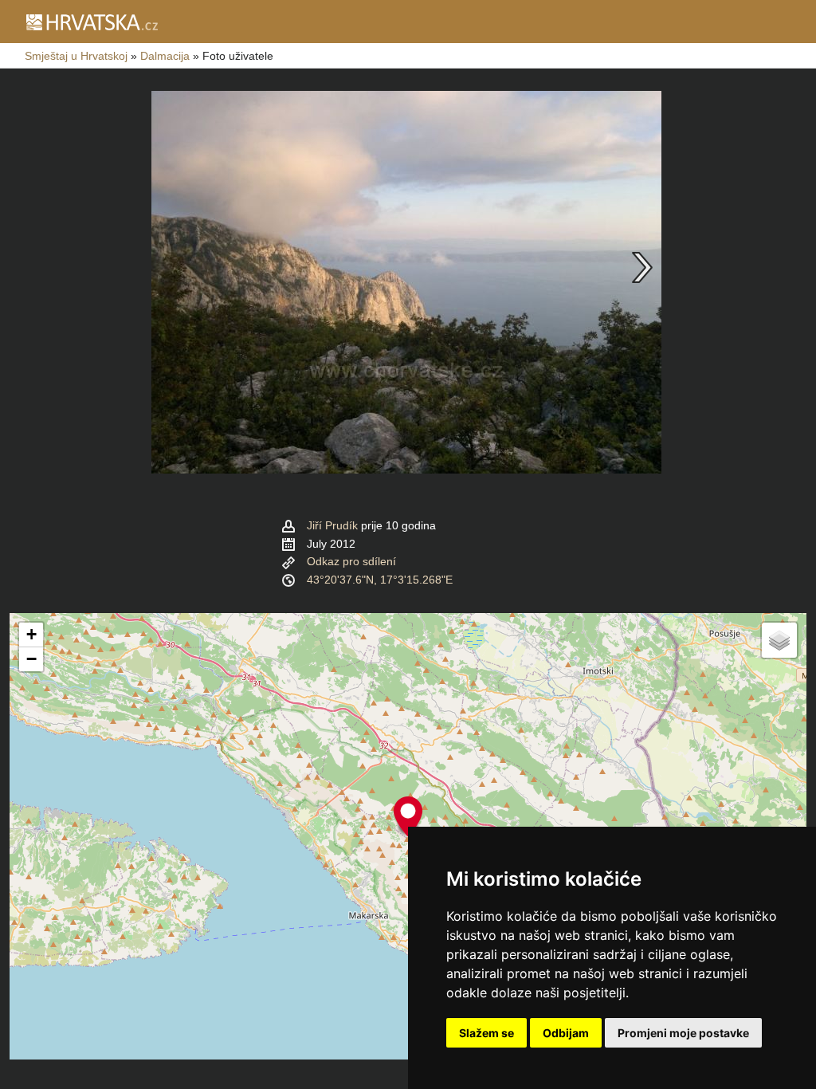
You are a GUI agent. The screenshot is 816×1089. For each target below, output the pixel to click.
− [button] (31, 659)
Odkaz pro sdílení (351, 561)
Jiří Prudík (332, 525)
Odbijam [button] (566, 1033)
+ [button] (31, 634)
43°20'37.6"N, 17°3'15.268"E (380, 579)
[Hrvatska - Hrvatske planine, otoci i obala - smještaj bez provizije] (91, 21)
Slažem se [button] (486, 1033)
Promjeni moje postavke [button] (683, 1033)
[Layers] (779, 640)
